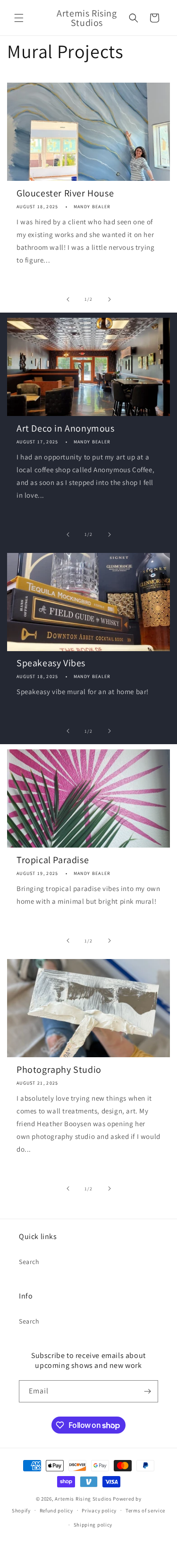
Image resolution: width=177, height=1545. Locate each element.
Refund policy (56, 1510)
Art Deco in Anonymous (66, 428)
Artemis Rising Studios (83, 1498)
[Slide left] (68, 299)
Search (29, 1261)
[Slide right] (109, 299)
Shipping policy (93, 1524)
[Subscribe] (147, 1391)
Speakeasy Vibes (51, 663)
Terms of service (145, 1510)
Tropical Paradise (53, 860)
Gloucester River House (65, 193)
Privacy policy (99, 1510)
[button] (18, 18)
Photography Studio (59, 1069)
